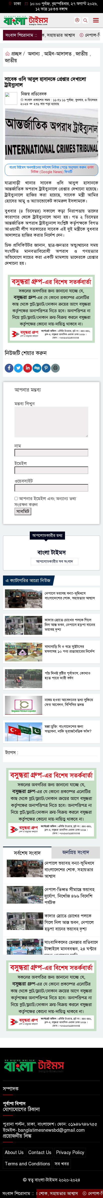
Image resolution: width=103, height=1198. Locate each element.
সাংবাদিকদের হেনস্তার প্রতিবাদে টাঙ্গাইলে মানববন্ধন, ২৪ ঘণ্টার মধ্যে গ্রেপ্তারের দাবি (71, 949)
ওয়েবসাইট (23, 481)
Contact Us (39, 1152)
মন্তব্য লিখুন (24, 403)
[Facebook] (9, 368)
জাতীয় (82, 54)
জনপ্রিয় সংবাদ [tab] (75, 852)
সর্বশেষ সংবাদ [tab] (27, 853)
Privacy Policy (70, 1152)
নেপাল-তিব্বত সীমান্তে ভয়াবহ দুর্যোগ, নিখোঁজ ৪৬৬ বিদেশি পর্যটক (69, 896)
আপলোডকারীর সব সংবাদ (54, 561)
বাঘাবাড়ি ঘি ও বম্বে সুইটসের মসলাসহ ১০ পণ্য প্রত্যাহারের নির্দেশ (69, 649)
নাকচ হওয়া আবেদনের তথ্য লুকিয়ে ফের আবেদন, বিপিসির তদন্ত (69, 702)
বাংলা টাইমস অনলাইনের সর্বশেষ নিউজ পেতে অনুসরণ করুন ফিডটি (52, 169)
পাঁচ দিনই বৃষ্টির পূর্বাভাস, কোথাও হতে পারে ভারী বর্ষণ (67, 675)
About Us (14, 1152)
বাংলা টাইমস (52, 552)
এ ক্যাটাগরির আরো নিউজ (28, 580)
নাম (17, 446)
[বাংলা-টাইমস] (34, 1065)
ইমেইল (20, 463)
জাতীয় (11, 61)
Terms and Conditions (27, 1164)
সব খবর (62, 1164)
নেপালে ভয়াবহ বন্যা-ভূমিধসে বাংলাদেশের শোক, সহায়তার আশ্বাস (70, 595)
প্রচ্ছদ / (17, 54)
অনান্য (34, 54)
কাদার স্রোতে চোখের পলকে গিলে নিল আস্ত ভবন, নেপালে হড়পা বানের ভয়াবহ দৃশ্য (70, 625)
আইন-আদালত (58, 54)
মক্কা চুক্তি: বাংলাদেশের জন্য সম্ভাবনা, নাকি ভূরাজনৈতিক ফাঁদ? (68, 729)
